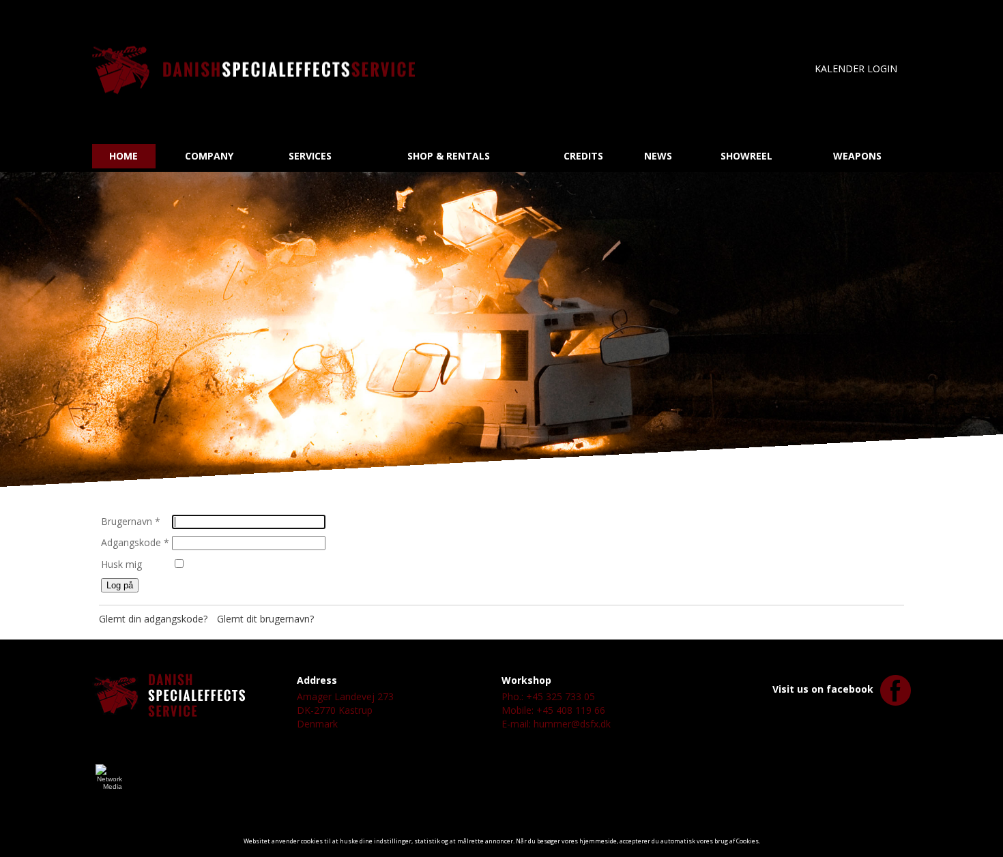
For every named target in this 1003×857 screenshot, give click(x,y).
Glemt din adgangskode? (153, 618)
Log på (119, 585)
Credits (583, 155)
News (658, 155)
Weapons (857, 155)
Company (209, 155)
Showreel (746, 155)
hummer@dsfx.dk (572, 723)
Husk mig (121, 564)
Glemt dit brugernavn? (265, 618)
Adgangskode (135, 542)
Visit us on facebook (822, 688)
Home (123, 155)
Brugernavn (130, 521)
